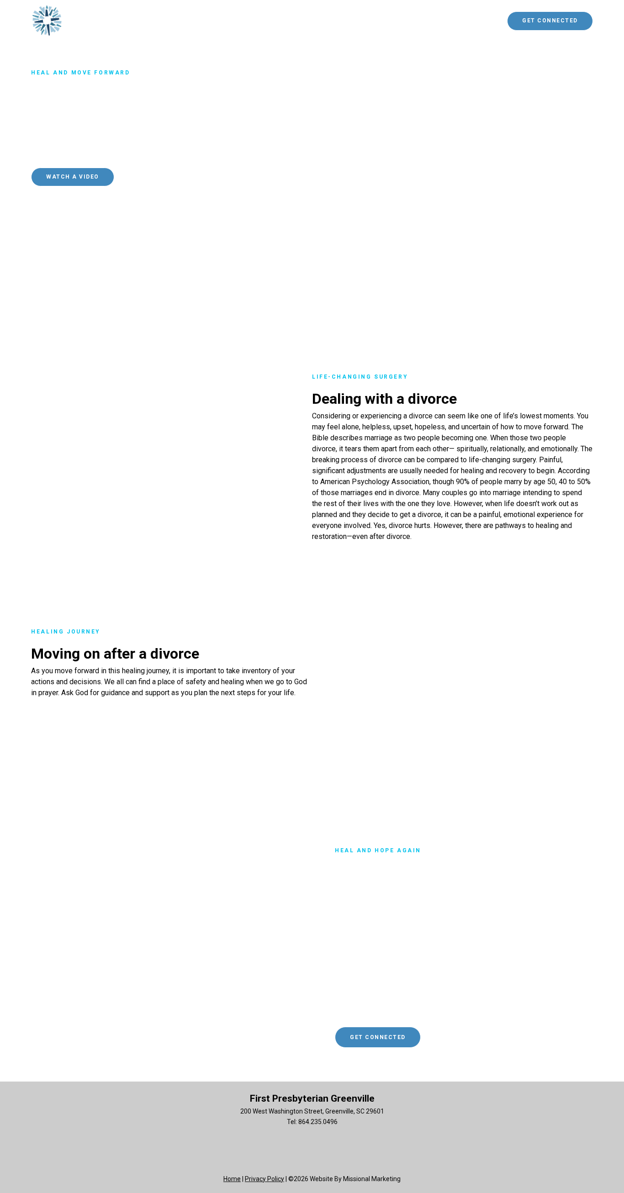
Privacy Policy (264, 1178)
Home (232, 1178)
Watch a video (72, 177)
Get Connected (550, 20)
